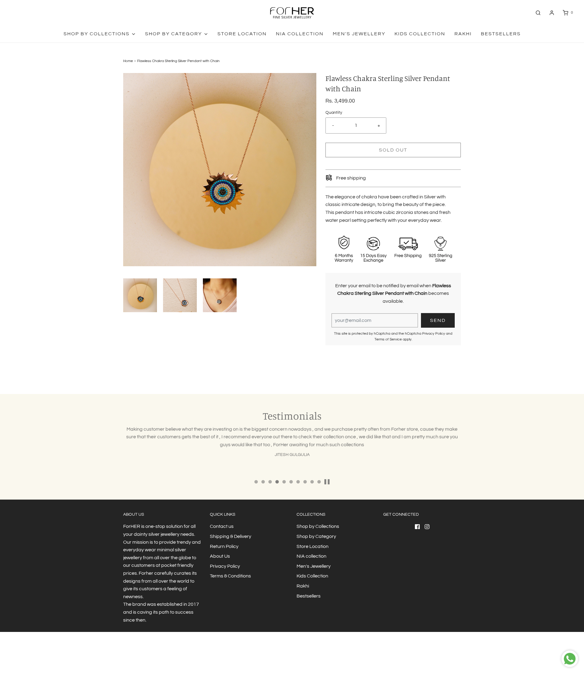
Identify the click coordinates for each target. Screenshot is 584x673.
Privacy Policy (433, 334)
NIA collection (300, 33)
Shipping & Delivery (230, 536)
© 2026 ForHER (136, 656)
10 (319, 481)
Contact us (222, 526)
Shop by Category (316, 536)
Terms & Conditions (230, 576)
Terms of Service (388, 339)
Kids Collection (420, 33)
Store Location (242, 33)
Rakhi (463, 33)
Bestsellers (501, 33)
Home (128, 61)
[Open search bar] (538, 12)
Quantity (333, 112)
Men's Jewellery (359, 33)
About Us (220, 556)
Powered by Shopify (167, 656)
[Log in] (551, 13)
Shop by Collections (318, 526)
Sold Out (393, 150)
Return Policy (224, 546)
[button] (140, 295)
